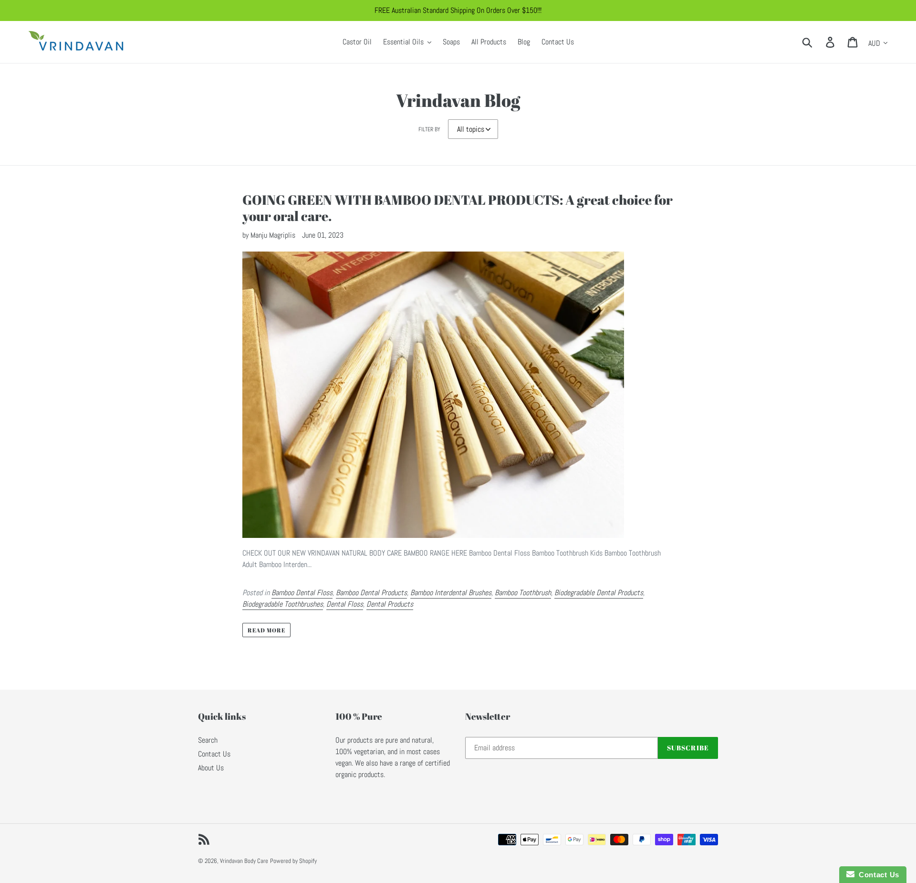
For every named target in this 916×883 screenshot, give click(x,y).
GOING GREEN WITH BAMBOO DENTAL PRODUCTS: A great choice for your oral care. (457, 207)
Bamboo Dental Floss (302, 593)
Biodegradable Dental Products (598, 593)
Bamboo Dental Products (371, 593)
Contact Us (214, 754)
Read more (266, 630)
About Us (211, 768)
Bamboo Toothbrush (523, 593)
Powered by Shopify (293, 861)
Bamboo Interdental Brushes (450, 593)
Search (208, 740)
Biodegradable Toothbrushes (282, 604)
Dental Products (389, 604)
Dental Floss (344, 604)
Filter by (429, 129)
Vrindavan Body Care (244, 861)
